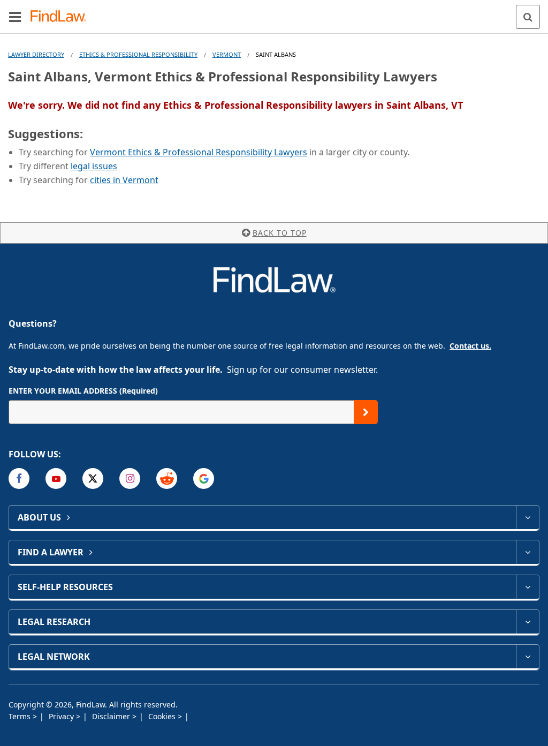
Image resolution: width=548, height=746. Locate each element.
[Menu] (15, 16)
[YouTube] (55, 478)
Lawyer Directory (36, 54)
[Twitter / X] (92, 478)
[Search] (528, 17)
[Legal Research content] (527, 622)
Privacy (62, 716)
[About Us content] (527, 517)
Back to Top (280, 233)
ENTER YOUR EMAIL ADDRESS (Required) (83, 391)
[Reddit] (166, 478)
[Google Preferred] (203, 478)
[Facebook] (19, 478)
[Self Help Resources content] (527, 587)
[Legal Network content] (527, 656)
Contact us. (470, 346)
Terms (21, 716)
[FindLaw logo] (62, 17)
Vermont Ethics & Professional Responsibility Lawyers (198, 152)
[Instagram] (129, 478)
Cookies (163, 716)
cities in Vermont (124, 180)
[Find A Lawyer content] (527, 552)
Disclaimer (112, 716)
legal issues (94, 166)
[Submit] (366, 412)
